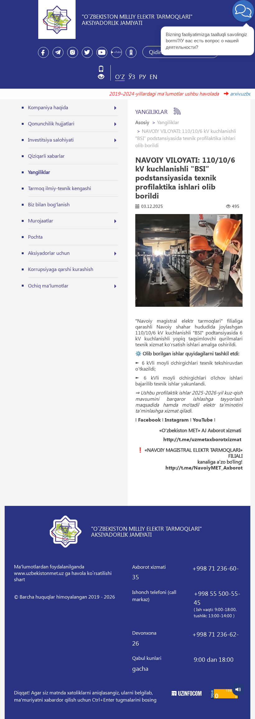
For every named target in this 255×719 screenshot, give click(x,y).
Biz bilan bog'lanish (49, 204)
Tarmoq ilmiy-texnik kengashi (59, 188)
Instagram (177, 420)
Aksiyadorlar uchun (49, 253)
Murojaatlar (40, 220)
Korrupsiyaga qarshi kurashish (60, 269)
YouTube (203, 420)
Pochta (35, 236)
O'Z (120, 76)
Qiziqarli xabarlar (46, 155)
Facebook (149, 420)
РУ (142, 76)
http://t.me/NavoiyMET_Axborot (204, 467)
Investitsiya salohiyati (51, 139)
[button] (103, 77)
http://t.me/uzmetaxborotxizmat (202, 439)
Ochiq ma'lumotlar (48, 285)
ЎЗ (131, 76)
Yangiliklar (39, 172)
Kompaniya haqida (48, 107)
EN (153, 76)
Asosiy (142, 122)
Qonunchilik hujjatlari (51, 123)
